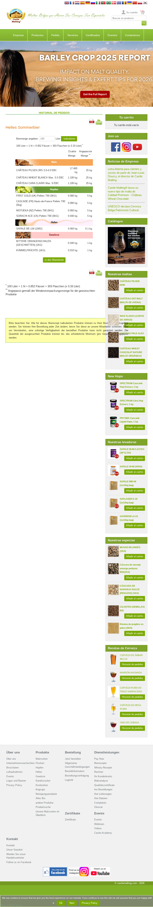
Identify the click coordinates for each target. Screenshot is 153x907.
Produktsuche (43, 807)
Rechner (98, 771)
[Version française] (72, 3)
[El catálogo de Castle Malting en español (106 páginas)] (126, 228)
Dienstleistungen (106, 752)
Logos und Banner (16, 780)
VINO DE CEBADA (129, 722)
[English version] (67, 3)
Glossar (98, 807)
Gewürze (40, 776)
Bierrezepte (100, 763)
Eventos (112, 35)
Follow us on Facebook (18, 862)
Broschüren (12, 767)
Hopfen (39, 767)
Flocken (40, 763)
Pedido (55, 35)
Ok (61, 903)
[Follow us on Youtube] (137, 143)
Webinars (99, 824)
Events (10, 776)
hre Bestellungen (103, 789)
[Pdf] (91, 120)
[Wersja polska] (140, 3)
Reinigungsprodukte (46, 794)
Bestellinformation (74, 771)
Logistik (69, 780)
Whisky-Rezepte (103, 767)
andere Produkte (44, 802)
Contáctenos (132, 35)
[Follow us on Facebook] (116, 143)
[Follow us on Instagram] (126, 143)
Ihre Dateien (100, 798)
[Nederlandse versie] (77, 3)
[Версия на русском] (93, 3)
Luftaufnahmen (14, 771)
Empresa (18, 35)
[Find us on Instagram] (78, 868)
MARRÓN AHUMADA (131, 672)
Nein (72, 903)
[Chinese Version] (134, 3)
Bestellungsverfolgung (77, 775)
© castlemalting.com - (129, 883)
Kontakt (12, 839)
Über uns (13, 752)
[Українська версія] (129, 3)
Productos (37, 35)
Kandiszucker (43, 780)
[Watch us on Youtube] (100, 868)
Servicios (72, 35)
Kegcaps (40, 789)
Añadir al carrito (134, 290)
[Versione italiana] (98, 3)
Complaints (100, 802)
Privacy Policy (14, 785)
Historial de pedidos (132, 664)
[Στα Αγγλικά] (119, 3)
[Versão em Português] (103, 3)
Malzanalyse (101, 780)
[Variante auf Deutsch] (87, 3)
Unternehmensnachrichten (20, 763)
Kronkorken (42, 785)
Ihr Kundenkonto (103, 776)
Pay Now (99, 758)
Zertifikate (72, 813)
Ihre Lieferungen (103, 794)
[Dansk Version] (114, 3)
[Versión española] (82, 3)
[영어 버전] (145, 3)
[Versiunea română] (124, 3)
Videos (98, 828)
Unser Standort (14, 849)
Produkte (42, 752)
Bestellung (73, 752)
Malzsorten (42, 758)
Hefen (39, 771)
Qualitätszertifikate (104, 785)
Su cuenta (131, 12)
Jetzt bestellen (73, 758)
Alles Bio (40, 798)
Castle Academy (103, 832)
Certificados (93, 35)
